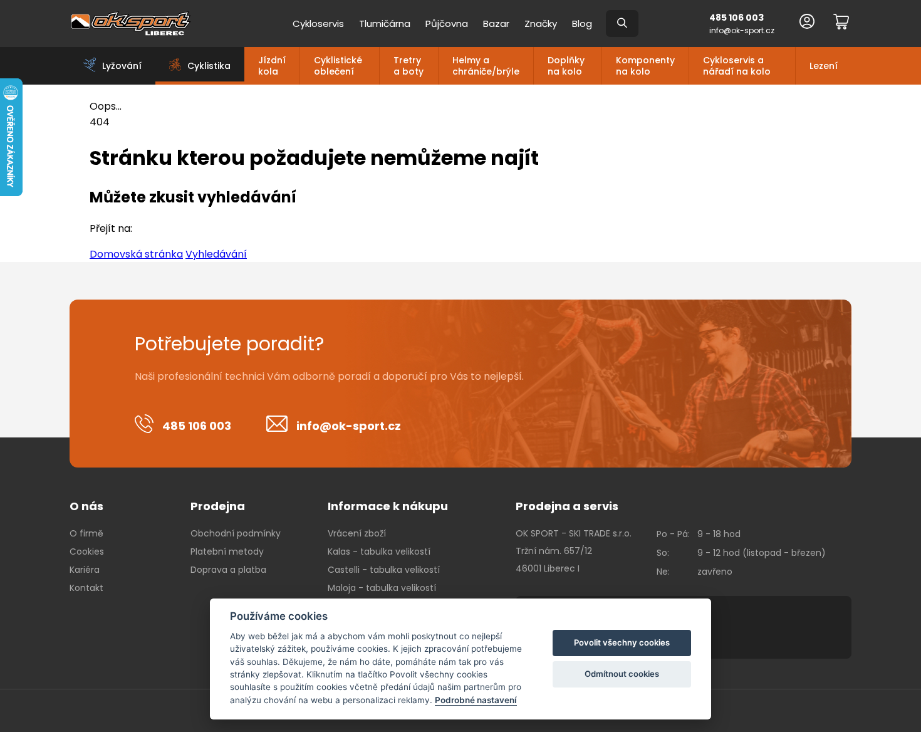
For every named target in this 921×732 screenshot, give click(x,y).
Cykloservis (318, 23)
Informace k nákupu (388, 506)
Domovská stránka (136, 254)
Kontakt (86, 588)
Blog (582, 23)
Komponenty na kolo (645, 66)
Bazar (496, 23)
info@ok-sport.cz (741, 30)
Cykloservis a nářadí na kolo (737, 66)
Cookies (87, 551)
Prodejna (217, 506)
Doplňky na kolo (566, 66)
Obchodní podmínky (235, 533)
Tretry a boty (408, 66)
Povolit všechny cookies (622, 642)
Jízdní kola (272, 66)
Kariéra (85, 569)
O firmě (86, 533)
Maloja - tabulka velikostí (382, 588)
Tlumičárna (384, 23)
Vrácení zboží (357, 533)
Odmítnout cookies (622, 674)
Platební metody (227, 551)
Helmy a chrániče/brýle (485, 66)
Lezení (823, 66)
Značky (540, 23)
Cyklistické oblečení (338, 66)
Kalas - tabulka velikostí (379, 551)
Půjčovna (446, 23)
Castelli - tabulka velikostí (384, 569)
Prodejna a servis (567, 506)
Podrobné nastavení (476, 700)
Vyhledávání (216, 254)
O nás (86, 506)
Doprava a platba (228, 569)
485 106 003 (736, 17)
